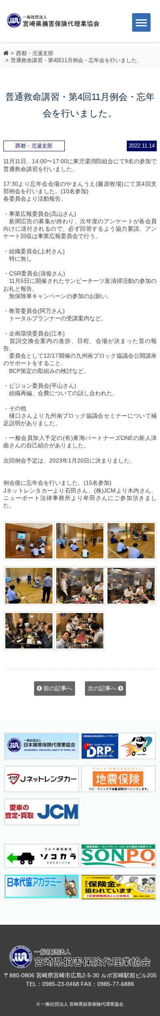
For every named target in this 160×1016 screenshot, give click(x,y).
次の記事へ (103, 688)
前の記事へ (57, 688)
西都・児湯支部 (34, 53)
